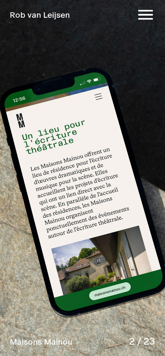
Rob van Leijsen (40, 14)
